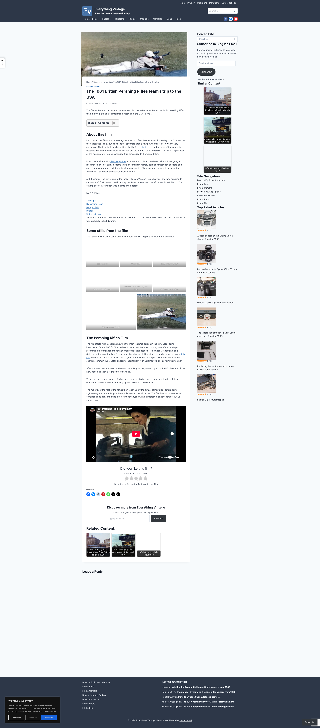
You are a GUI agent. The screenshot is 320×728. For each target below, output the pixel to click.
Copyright (202, 3)
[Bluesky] (230, 19)
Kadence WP (186, 720)
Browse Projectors (206, 195)
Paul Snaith (167, 692)
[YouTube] (236, 19)
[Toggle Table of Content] (113, 123)
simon (165, 687)
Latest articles (229, 3)
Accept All (49, 717)
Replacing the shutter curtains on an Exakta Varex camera (215, 368)
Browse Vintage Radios (209, 191)
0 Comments (113, 103)
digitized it (146, 147)
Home (182, 3)
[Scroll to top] (315, 707)
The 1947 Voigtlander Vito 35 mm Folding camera (208, 701)
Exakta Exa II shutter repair (210, 399)
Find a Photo (203, 199)
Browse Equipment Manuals (211, 180)
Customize (16, 717)
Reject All (32, 717)
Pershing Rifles (118, 161)
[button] (2, 63)
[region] (32, 710)
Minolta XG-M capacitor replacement (215, 302)
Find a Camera (204, 188)
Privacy (191, 3)
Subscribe (158, 518)
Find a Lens (203, 184)
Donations (214, 3)
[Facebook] (226, 19)
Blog (178, 19)
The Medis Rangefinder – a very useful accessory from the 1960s (216, 334)
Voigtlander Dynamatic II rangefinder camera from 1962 (201, 687)
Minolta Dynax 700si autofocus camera (199, 697)
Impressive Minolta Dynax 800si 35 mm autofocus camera (217, 271)
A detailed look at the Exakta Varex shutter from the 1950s (215, 237)
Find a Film (202, 203)
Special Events (93, 86)
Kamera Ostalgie (170, 701)
